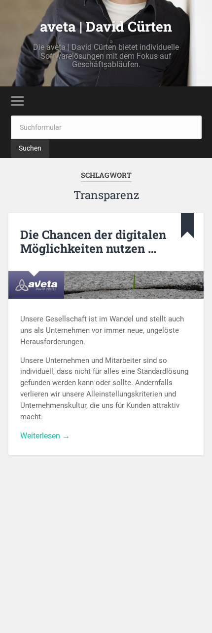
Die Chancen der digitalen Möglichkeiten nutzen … (93, 242)
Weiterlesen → (45, 435)
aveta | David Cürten (106, 26)
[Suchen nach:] (106, 127)
